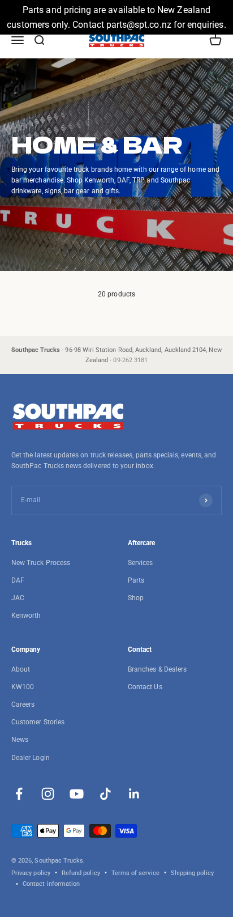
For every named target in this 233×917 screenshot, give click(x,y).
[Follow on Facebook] (19, 793)
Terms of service (135, 873)
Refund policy (81, 873)
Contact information (51, 884)
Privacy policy (30, 873)
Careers (22, 704)
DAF (17, 580)
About (20, 669)
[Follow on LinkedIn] (134, 793)
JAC (17, 598)
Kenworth (26, 615)
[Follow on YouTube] (76, 793)
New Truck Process (40, 563)
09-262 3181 (130, 360)
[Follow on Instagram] (47, 793)
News (19, 740)
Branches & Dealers (157, 669)
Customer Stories (37, 722)
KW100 (22, 687)
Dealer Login (30, 758)
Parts (136, 580)
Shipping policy (192, 873)
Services (140, 563)
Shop (136, 598)
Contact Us (145, 687)
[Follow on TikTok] (105, 793)
